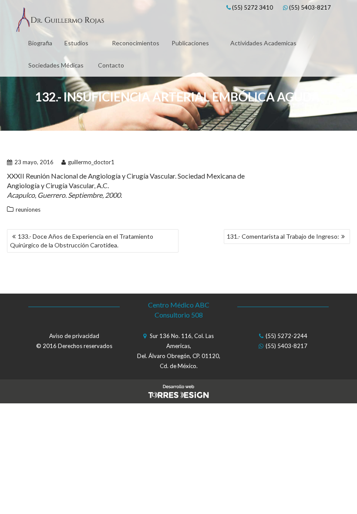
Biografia (40, 43)
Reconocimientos (135, 43)
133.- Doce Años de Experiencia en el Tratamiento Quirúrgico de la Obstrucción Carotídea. (81, 241)
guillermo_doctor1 (91, 162)
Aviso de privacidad (74, 335)
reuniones (28, 209)
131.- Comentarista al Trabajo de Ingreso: (283, 236)
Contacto (111, 65)
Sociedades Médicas (56, 65)
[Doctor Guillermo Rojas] (59, 21)
